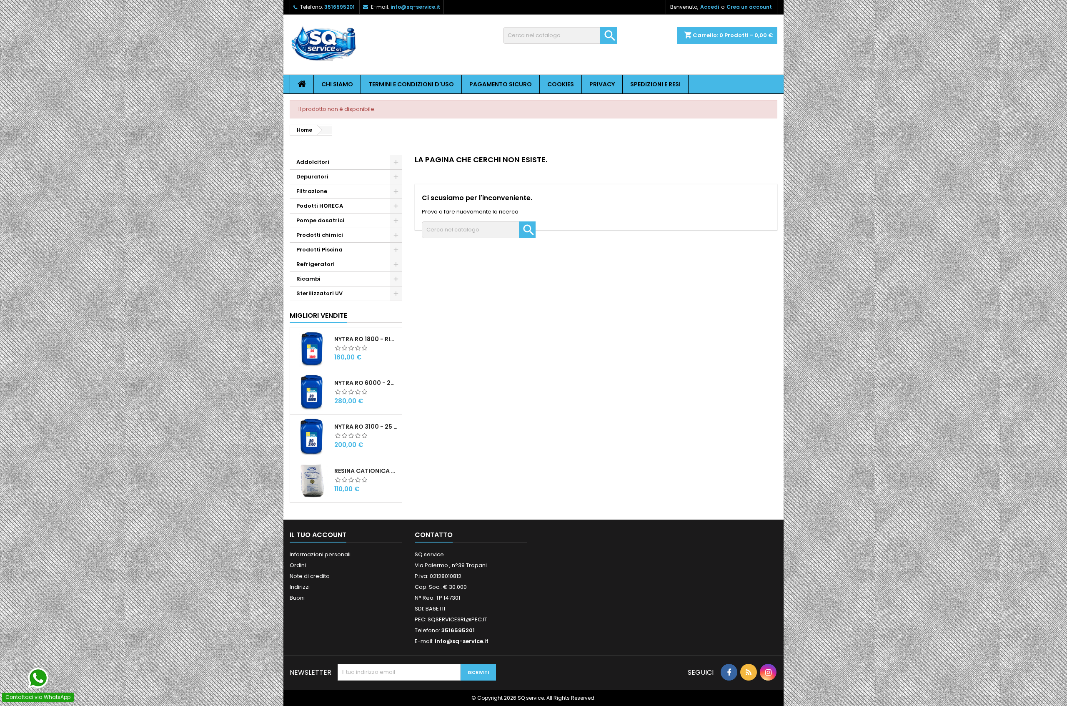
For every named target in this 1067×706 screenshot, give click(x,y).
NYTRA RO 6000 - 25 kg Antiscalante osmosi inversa (366, 382)
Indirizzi (300, 587)
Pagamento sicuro (500, 84)
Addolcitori (312, 162)
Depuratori (312, 177)
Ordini (298, 565)
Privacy (602, 84)
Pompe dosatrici (320, 220)
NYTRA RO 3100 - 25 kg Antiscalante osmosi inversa (366, 426)
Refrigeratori (315, 264)
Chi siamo (337, 84)
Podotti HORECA (319, 206)
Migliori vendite (318, 315)
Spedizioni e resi (655, 84)
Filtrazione (311, 191)
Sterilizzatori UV (319, 293)
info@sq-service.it (415, 6)
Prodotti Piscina (319, 250)
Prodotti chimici (319, 235)
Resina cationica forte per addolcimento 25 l (366, 470)
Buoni (297, 598)
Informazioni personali (320, 554)
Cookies (560, 84)
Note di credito (310, 576)
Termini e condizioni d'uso (411, 84)
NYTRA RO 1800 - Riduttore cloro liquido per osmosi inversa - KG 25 (366, 339)
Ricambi (308, 279)
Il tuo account (318, 535)
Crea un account (749, 6)
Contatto (434, 535)
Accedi (709, 6)
